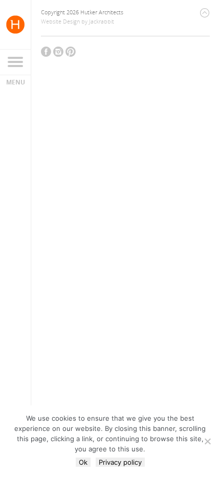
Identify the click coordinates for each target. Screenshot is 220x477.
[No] (207, 441)
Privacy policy (120, 462)
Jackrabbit (101, 21)
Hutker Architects (15, 24)
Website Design (60, 21)
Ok (83, 462)
